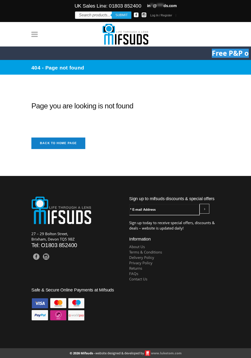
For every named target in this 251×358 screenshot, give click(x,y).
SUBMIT (121, 15)
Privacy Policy (140, 263)
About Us (137, 246)
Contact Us (138, 279)
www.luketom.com (166, 353)
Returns (135, 268)
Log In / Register (161, 15)
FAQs (133, 273)
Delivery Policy (141, 257)
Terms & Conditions (145, 252)
